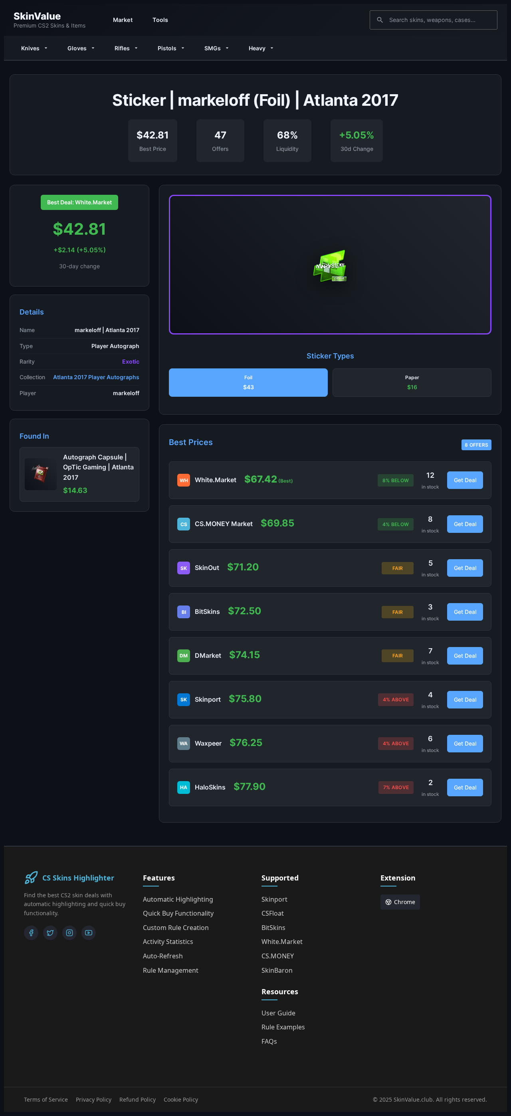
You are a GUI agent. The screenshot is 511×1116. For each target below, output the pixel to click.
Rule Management (170, 970)
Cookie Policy (181, 1099)
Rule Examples (283, 1027)
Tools (160, 19)
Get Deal (465, 480)
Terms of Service (46, 1099)
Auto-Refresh (163, 956)
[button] (248, 382)
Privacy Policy (93, 1099)
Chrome (404, 902)
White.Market (282, 941)
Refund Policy (137, 1099)
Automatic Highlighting (178, 899)
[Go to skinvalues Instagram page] (69, 933)
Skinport (274, 899)
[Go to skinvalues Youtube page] (88, 933)
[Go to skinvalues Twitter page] (50, 933)
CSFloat (272, 913)
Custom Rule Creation (176, 927)
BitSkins (273, 927)
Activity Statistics (168, 941)
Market (123, 19)
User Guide (278, 1013)
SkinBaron (277, 970)
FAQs (269, 1041)
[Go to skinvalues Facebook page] (31, 933)
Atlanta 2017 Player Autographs (96, 377)
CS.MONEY (277, 956)
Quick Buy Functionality (178, 913)
